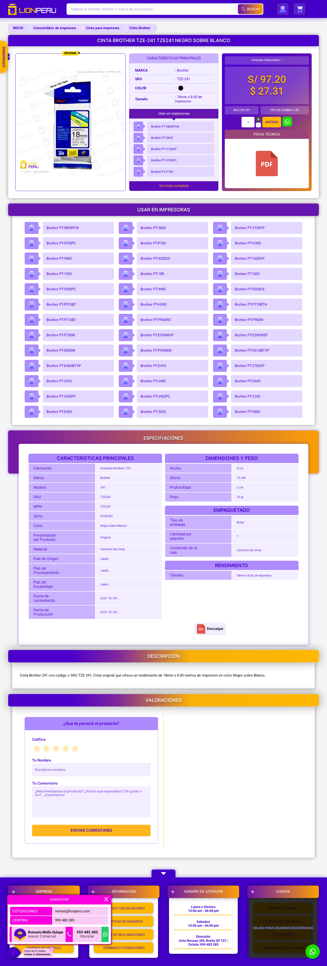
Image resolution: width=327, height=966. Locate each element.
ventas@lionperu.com (72, 911)
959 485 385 (64, 920)
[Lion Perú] (37, 9)
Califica (38, 739)
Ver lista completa (174, 186)
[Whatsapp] (105, 934)
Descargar (215, 629)
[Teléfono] (69, 934)
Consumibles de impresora (54, 28)
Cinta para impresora (102, 28)
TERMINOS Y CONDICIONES (124, 948)
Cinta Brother (139, 28)
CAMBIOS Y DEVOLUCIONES (123, 908)
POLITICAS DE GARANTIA (124, 921)
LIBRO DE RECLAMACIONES (124, 935)
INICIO (18, 28)
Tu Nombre (41, 760)
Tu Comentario (45, 783)
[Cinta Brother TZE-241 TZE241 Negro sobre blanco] (267, 163)
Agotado (271, 122)
